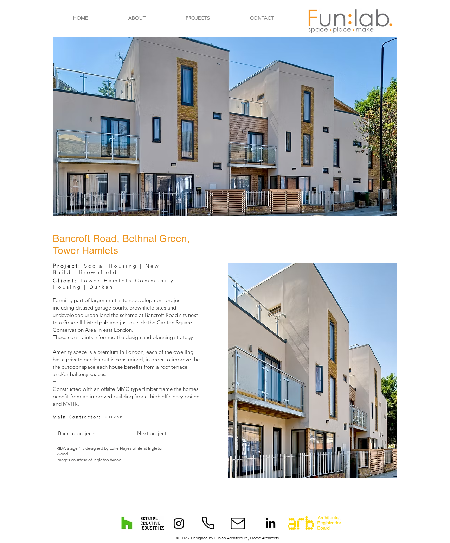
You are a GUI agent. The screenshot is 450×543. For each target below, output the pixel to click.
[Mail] (238, 523)
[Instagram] (179, 523)
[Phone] (208, 523)
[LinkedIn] (270, 523)
